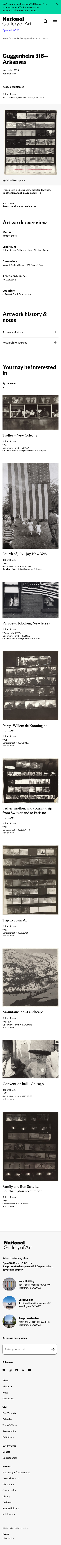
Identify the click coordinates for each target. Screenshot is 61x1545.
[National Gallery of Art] (30, 1244)
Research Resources (15, 342)
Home (5, 38)
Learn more (30, 10)
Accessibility (9, 1431)
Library (6, 1496)
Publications (9, 1514)
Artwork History (13, 332)
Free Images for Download (16, 1472)
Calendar (7, 1419)
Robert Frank (9, 94)
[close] (57, 4)
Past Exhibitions (11, 1508)
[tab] (11, 385)
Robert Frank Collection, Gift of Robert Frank (26, 250)
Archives (7, 1502)
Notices (6, 1534)
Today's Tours (10, 1425)
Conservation (9, 1490)
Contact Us (8, 1398)
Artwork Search (11, 1478)
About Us (7, 1386)
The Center (8, 1484)
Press (5, 1392)
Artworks (14, 38)
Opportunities (10, 1457)
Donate (6, 1451)
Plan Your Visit (10, 1413)
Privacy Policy (8, 1538)
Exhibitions (8, 1437)
